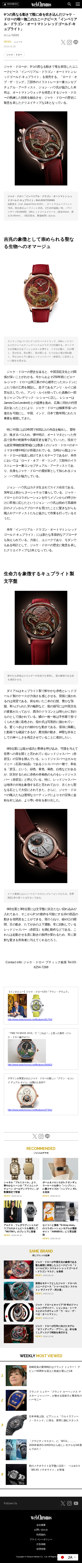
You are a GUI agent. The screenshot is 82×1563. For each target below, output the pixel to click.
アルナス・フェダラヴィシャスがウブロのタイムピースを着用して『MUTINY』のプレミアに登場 (21, 1228)
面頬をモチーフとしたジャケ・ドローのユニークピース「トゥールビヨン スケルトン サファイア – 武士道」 (56, 1286)
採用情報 (41, 1549)
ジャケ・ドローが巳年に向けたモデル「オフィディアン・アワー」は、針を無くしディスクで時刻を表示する (56, 1329)
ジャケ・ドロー (14, 54)
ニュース (18, 42)
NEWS (15, 35)
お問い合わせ (41, 1529)
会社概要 (41, 1525)
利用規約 (41, 1534)
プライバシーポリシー (41, 1539)
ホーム (7, 35)
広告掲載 (41, 1544)
